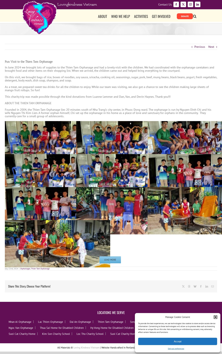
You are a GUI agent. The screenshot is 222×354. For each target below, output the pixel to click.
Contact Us (165, 4)
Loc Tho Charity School (90, 333)
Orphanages (25, 268)
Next (211, 47)
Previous (199, 47)
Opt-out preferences (176, 348)
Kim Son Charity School (56, 333)
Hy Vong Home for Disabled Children (112, 327)
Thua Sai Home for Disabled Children (62, 327)
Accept (177, 341)
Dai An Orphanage (80, 321)
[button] (215, 317)
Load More (110, 259)
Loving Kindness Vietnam (86, 347)
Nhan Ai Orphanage (20, 321)
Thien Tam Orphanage (40, 268)
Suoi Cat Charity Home (22, 333)
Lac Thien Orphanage (50, 321)
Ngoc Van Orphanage (21, 327)
